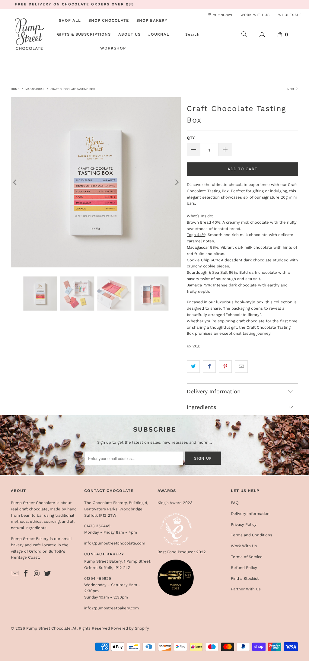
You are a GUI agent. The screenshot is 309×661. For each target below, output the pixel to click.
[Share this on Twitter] (193, 366)
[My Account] (262, 34)
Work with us (255, 15)
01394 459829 (97, 578)
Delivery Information (250, 513)
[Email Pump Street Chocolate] (15, 574)
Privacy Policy (243, 524)
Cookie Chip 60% (203, 260)
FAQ (235, 502)
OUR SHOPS (222, 15)
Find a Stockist (245, 578)
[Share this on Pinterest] (225, 366)
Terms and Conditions (251, 535)
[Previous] (15, 182)
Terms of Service (247, 556)
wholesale (290, 15)
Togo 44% (196, 234)
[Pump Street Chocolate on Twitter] (47, 574)
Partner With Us (246, 589)
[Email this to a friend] (241, 366)
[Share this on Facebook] (209, 366)
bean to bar (32, 515)
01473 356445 (97, 526)
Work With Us (244, 546)
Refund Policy (244, 567)
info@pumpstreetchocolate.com (114, 543)
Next (291, 89)
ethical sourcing (45, 521)
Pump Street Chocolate (48, 628)
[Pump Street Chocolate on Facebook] (25, 574)
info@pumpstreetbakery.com (111, 608)
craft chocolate (33, 509)
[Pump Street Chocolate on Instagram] (36, 574)
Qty (191, 138)
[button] (108, 21)
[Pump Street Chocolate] (29, 34)
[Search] (244, 34)
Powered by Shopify (130, 628)
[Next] (176, 182)
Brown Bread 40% (203, 222)
